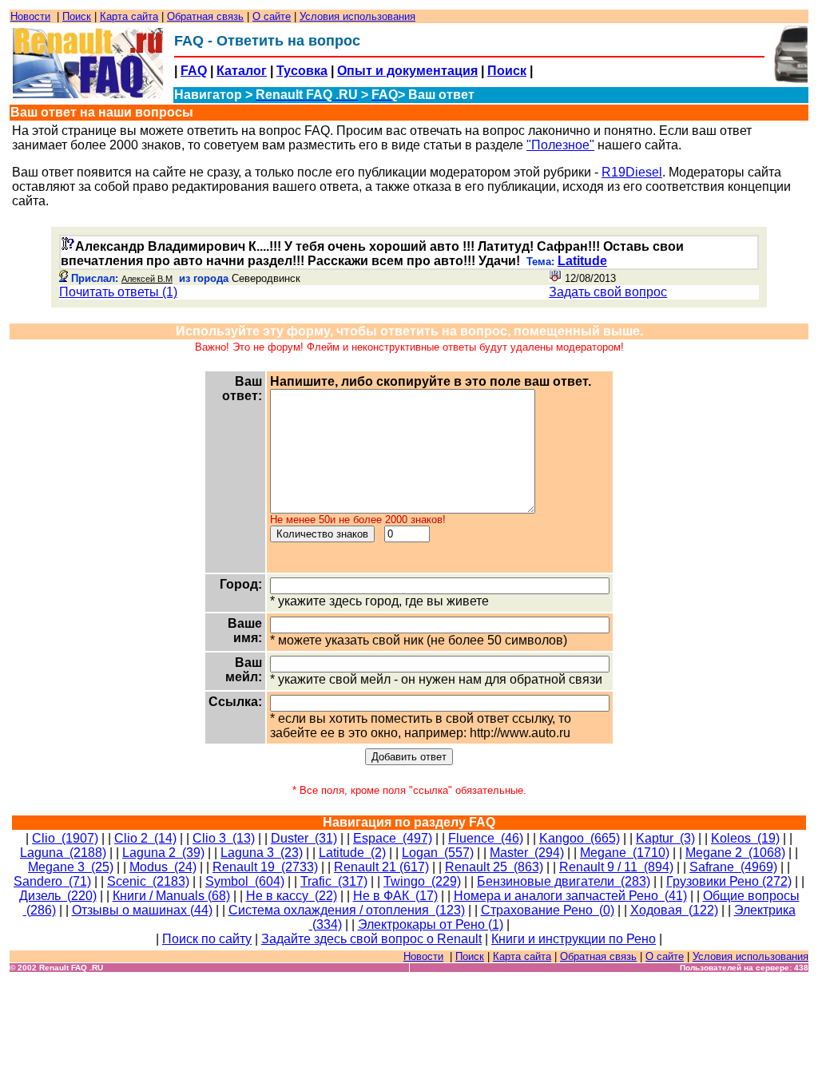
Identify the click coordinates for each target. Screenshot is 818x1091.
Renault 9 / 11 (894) (616, 867)
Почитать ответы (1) (118, 292)
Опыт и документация (407, 70)
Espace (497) (392, 838)
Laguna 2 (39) (163, 852)
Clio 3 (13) (224, 838)
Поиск (76, 16)
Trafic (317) (333, 881)
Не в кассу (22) (291, 896)
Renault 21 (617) (381, 867)
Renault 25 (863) (494, 867)
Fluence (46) (485, 838)
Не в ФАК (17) (395, 896)
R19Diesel (632, 172)
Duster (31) (304, 838)
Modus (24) (163, 867)
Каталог (241, 70)
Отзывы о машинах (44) (142, 910)
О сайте (271, 16)
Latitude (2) (352, 852)
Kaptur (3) (665, 838)
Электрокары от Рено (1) (430, 924)
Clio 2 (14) (145, 838)
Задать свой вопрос (608, 292)
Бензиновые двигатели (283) (563, 881)
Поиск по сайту (207, 939)
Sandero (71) (52, 881)
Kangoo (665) (579, 838)
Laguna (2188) (63, 852)
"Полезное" (560, 145)
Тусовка (302, 70)
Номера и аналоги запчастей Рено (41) (570, 896)
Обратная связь (205, 16)
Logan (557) (438, 852)
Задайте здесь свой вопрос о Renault (371, 939)
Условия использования (357, 16)
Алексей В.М (147, 279)
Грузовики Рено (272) (729, 881)
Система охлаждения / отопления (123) (346, 910)
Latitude (582, 261)
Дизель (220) (58, 896)
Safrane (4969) (733, 867)
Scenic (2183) (148, 881)
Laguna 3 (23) (261, 852)
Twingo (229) (422, 881)
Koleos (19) (745, 838)
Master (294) (527, 852)
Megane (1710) (624, 852)
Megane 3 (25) (70, 867)
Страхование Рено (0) (547, 910)
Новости (30, 16)
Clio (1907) (65, 838)
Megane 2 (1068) (735, 852)
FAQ (194, 70)
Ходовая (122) (674, 910)
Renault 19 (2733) (265, 867)
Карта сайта (129, 16)
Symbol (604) (244, 881)
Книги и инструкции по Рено (573, 939)
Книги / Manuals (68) (171, 896)
